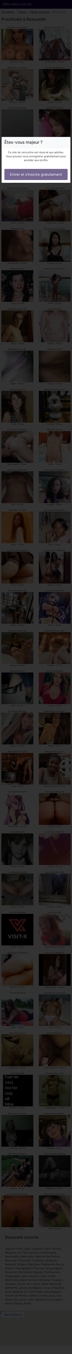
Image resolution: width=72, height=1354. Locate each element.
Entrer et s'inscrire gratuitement (36, 174)
